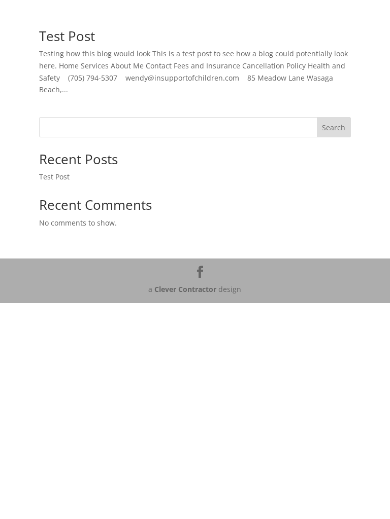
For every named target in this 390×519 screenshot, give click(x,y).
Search (333, 127)
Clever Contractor (185, 289)
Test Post (67, 36)
